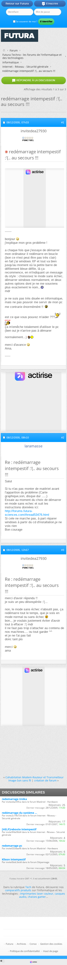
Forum (14, 50)
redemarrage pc (12, 845)
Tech (28, 887)
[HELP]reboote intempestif (19, 829)
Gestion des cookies (51, 943)
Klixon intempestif (13, 859)
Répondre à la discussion (33, 80)
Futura (9, 943)
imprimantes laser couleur (36, 893)
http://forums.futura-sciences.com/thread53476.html (27, 512)
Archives (21, 943)
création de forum (45, 780)
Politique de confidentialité (25, 951)
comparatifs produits (18, 890)
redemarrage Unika (14, 799)
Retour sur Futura (17, 3)
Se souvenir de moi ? (26, 21)
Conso (33, 943)
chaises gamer (37, 896)
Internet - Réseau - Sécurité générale (25, 66)
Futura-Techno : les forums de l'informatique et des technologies (32, 56)
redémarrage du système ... (19, 813)
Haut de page (50, 951)
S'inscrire (50, 4)
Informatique (10, 62)
